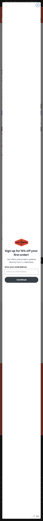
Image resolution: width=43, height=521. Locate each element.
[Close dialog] (38, 5)
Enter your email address (16, 267)
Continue (21, 279)
